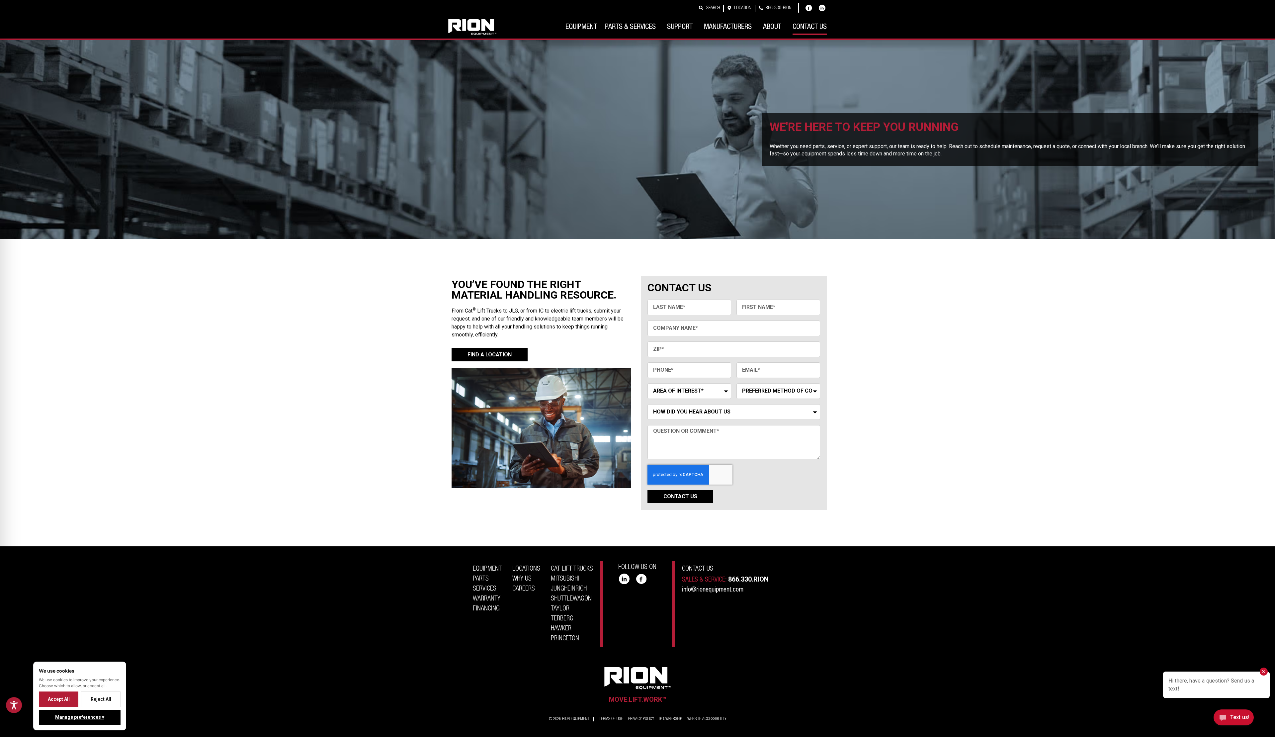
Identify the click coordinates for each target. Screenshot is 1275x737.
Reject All (101, 699)
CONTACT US (810, 27)
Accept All (59, 699)
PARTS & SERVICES (630, 27)
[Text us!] (1233, 719)
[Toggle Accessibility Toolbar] (14, 705)
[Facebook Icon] (809, 8)
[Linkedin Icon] (822, 8)
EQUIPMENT (581, 27)
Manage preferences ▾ (79, 717)
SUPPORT (680, 27)
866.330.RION (748, 579)
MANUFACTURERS (728, 27)
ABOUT (772, 27)
